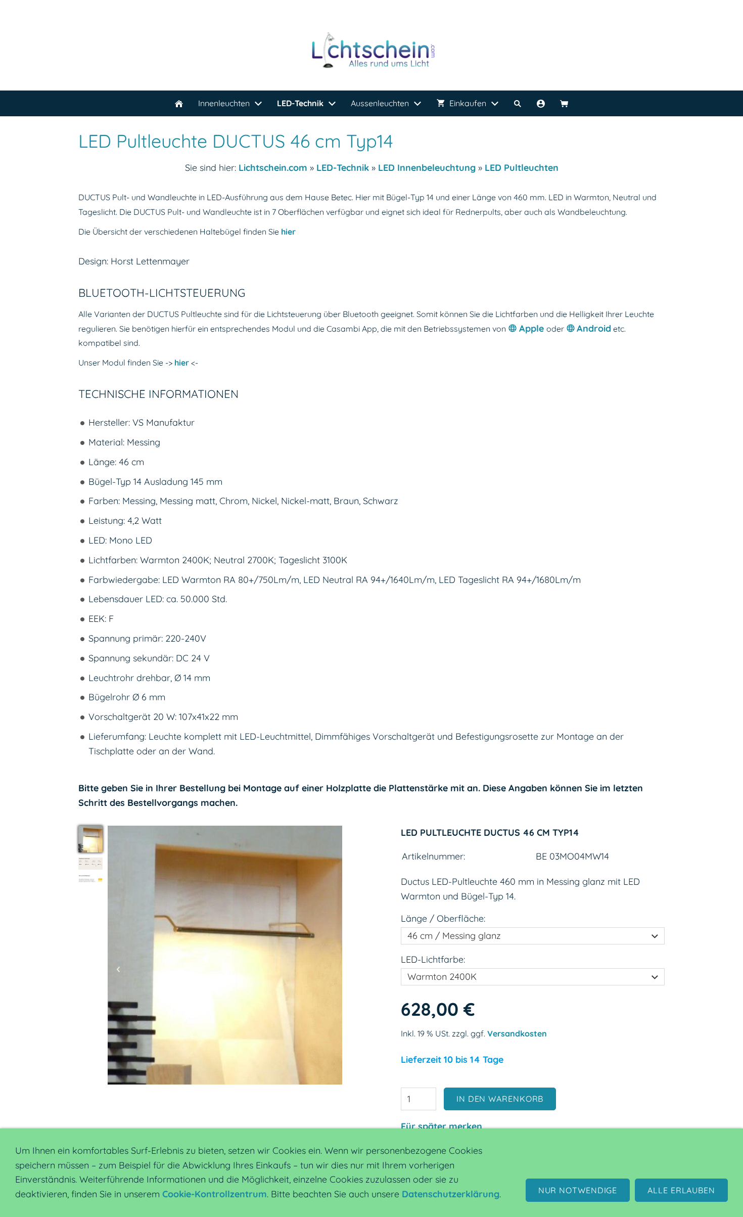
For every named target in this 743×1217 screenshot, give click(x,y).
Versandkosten (517, 1033)
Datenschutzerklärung (450, 1194)
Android (594, 328)
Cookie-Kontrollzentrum (214, 1194)
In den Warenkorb (499, 1099)
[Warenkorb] (564, 103)
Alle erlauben (681, 1190)
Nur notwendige (578, 1190)
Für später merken (441, 1126)
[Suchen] (517, 103)
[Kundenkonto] (540, 103)
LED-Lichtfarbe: (433, 959)
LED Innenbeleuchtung (427, 167)
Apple (532, 328)
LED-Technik (342, 167)
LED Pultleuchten (522, 167)
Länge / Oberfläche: (443, 918)
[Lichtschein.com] (179, 103)
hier (288, 232)
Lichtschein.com (273, 167)
